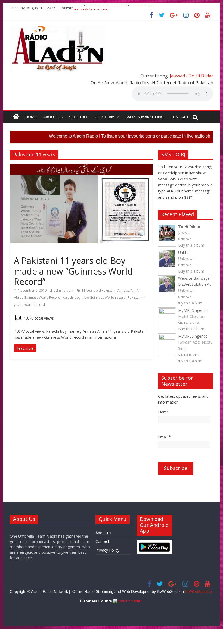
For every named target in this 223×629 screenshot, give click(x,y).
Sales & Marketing (144, 116)
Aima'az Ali (125, 290)
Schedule (78, 116)
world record (34, 304)
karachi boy (71, 297)
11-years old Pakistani (98, 290)
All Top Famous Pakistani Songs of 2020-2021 (114, 7)
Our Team (105, 116)
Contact (179, 116)
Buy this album (191, 245)
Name (163, 412)
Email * (164, 437)
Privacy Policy (107, 550)
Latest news (26, 251)
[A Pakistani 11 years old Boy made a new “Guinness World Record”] (81, 167)
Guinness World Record (42, 297)
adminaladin (63, 290)
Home (31, 116)
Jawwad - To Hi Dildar (191, 76)
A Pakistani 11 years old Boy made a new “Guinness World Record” (73, 271)
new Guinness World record (104, 297)
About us (53, 116)
